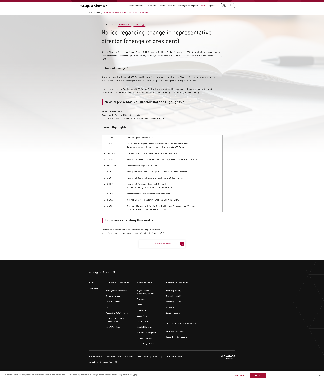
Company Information (135, 6)
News (203, 6)
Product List (170, 307)
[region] (162, 375)
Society (139, 305)
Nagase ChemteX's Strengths (117, 313)
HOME (91, 12)
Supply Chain (142, 316)
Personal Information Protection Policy (120, 357)
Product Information (167, 6)
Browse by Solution (173, 302)
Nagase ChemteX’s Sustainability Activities (145, 292)
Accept (257, 375)
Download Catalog (173, 313)
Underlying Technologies (175, 331)
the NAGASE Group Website (173, 357)
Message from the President (116, 290)
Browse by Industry (173, 290)
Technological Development (188, 6)
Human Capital (142, 321)
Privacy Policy (143, 357)
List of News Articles (162, 243)
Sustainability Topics (144, 327)
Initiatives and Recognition (146, 332)
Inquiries (211, 6)
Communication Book (144, 338)
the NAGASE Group (113, 327)
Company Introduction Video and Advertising (116, 320)
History (109, 307)
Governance (141, 310)
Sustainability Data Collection (147, 344)
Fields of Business (113, 302)
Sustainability (152, 6)
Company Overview (113, 296)
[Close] (320, 375)
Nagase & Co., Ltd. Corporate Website (102, 362)
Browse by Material (173, 296)
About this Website (95, 357)
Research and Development (176, 337)
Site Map (156, 357)
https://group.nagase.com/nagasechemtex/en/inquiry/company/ (132, 233)
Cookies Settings (239, 375)
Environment (141, 299)
